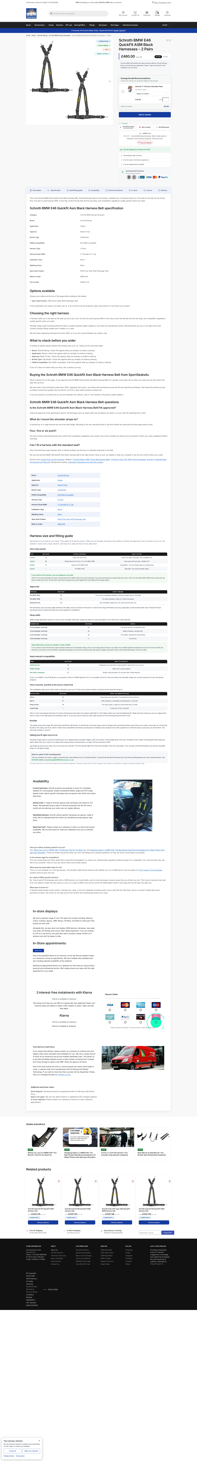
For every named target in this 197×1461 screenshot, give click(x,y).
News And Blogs (57, 1258)
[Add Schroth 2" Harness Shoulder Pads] (123, 91)
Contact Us (135, 15)
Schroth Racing (42, 35)
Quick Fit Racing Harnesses (142, 138)
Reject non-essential (31, 1451)
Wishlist (157, 15)
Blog (156, 3)
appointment (30, 1252)
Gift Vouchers (56, 1261)
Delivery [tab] (164, 190)
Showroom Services (58, 1255)
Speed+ (116, 30)
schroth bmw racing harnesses (52, 459)
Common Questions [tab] (115, 190)
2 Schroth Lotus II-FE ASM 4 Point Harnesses (128, 459)
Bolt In (60, 509)
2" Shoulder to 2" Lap (65, 505)
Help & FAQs (105, 1264)
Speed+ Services (107, 1261)
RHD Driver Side (64, 519)
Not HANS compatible (66, 495)
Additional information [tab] (53, 190)
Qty (160, 99)
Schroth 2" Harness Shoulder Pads (149, 86)
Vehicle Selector (57, 1253)
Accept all (12, 1451)
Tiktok (127, 1264)
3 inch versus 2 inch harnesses (150, 870)
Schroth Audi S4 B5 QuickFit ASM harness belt (151, 1210)
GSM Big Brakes (107, 1255)
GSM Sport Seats (107, 1253)
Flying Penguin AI (156, 1264)
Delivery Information (83, 1253)
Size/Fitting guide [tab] (75, 190)
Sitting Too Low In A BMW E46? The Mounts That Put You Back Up (60, 850)
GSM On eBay (106, 1258)
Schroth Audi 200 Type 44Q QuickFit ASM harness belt (116, 1210)
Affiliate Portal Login (83, 1261)
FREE (108, 2)
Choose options (43, 1222)
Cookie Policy (31, 1286)
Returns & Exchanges (84, 1255)
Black (60, 514)
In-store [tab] (134, 190)
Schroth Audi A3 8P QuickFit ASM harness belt (41, 1210)
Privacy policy (20, 1456)
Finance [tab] (149, 190)
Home (28, 35)
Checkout (167, 15)
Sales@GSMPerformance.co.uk (62, 760)
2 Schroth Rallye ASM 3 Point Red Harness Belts (91, 459)
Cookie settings (53, 1289)
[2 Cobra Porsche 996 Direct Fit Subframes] (170, 40)
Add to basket (145, 115)
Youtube (128, 1261)
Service (122, 30)
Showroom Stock (157, 138)
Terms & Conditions (83, 1258)
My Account (123, 15)
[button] (103, 41)
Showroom (146, 15)
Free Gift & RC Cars (83, 1264)
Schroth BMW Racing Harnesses (59, 35)
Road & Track (62, 485)
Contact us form (64, 1075)
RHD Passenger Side (78, 519)
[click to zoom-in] (69, 81)
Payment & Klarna (82, 1250)
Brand (34, 35)
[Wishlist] (59, 1177)
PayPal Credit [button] (34, 1217)
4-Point (60, 500)
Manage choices (9, 1456)
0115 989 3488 (37, 760)
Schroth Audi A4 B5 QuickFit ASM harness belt (77, 1210)
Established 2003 (165, 3)
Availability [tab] (95, 190)
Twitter (128, 1253)
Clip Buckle (62, 490)
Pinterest (128, 1258)
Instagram (129, 1255)
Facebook (129, 1250)
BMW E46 (61, 524)
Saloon (60, 480)
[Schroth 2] (167, 40)
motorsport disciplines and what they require (85, 462)
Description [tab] (37, 190)
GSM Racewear (106, 1250)
